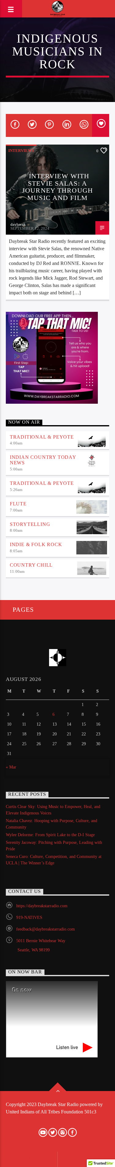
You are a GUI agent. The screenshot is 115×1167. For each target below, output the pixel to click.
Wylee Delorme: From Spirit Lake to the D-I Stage (50, 835)
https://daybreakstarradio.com (41, 906)
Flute (18, 503)
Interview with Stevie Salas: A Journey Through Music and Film (57, 187)
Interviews (21, 150)
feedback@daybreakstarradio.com (45, 929)
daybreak (18, 224)
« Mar (11, 767)
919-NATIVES (29, 917)
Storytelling (30, 524)
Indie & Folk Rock (36, 544)
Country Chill (31, 565)
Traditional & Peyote (42, 437)
